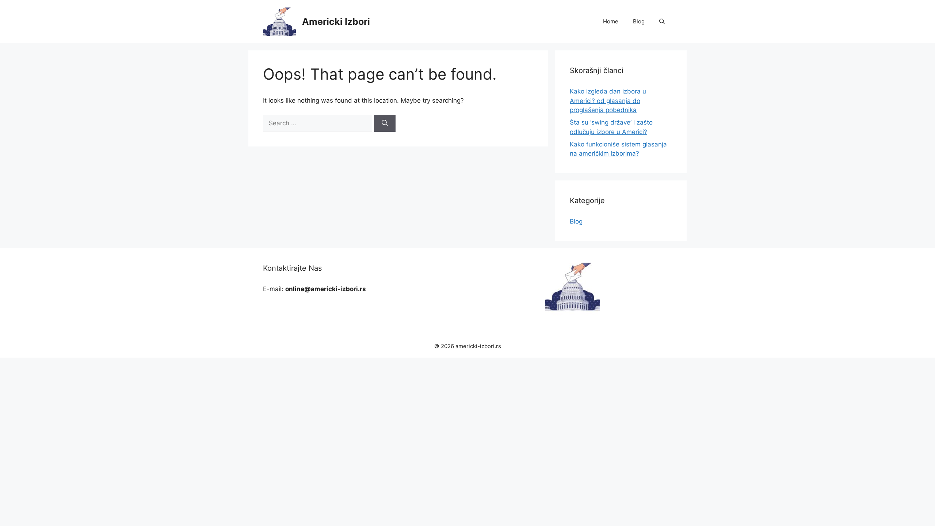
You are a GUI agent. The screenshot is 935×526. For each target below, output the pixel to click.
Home (610, 21)
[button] (662, 22)
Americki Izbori (336, 21)
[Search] (385, 123)
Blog (639, 21)
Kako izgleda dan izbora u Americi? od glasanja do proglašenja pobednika (608, 101)
